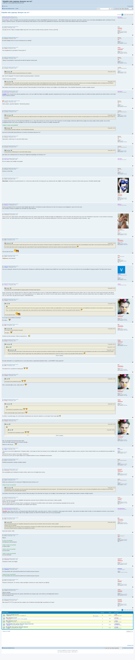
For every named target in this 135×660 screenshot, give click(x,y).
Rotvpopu (8, 71)
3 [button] (125, 14)
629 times (125, 595)
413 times (125, 585)
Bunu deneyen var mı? (11, 617)
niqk (7, 303)
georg (7, 424)
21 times (124, 72)
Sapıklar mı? (23, 615)
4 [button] (127, 14)
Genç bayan (8, 81)
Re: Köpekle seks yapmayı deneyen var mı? (10, 26)
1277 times (125, 502)
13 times (124, 484)
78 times (124, 279)
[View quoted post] (11, 71)
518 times (125, 32)
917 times (125, 198)
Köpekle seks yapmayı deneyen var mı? (15, 12)
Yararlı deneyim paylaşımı (25, 621)
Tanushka (8, 328)
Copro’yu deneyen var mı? (12, 614)
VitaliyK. (8, 288)
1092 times (125, 345)
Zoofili (20, 628)
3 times (124, 452)
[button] (132, 15)
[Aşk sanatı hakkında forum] (2, 1)
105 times (125, 43)
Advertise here (130, 645)
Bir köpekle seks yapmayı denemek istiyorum (17, 627)
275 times (125, 234)
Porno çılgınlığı (24, 618)
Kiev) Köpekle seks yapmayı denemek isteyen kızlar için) (19, 624)
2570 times (125, 320)
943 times (125, 474)
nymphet (8, 522)
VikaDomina (8, 243)
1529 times (125, 53)
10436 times (125, 244)
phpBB (63, 650)
